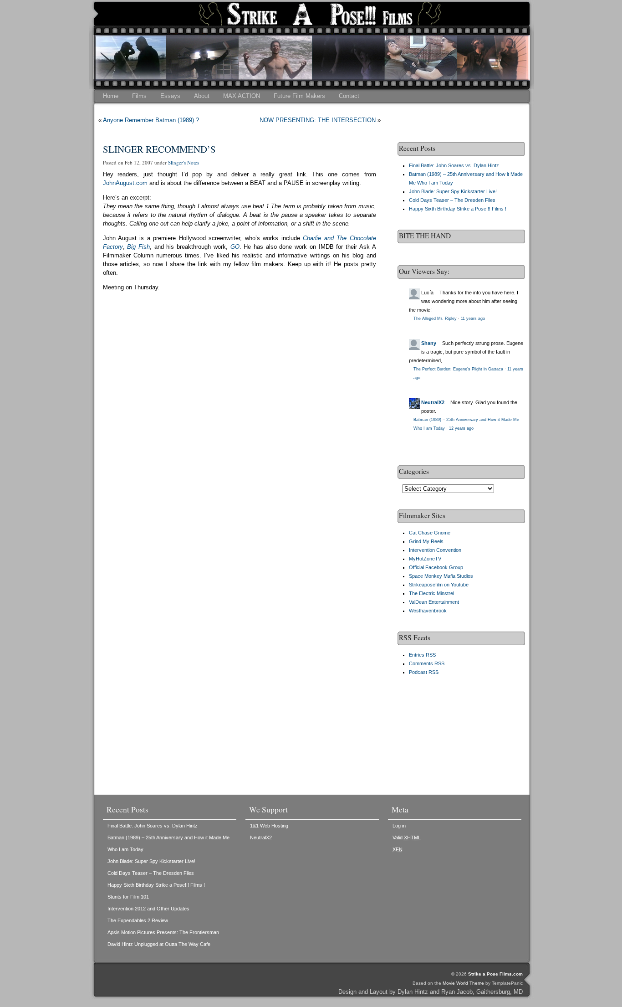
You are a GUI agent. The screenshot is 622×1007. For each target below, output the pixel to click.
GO (235, 246)
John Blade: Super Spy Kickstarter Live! (453, 191)
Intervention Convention (435, 550)
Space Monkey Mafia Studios (441, 576)
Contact (349, 95)
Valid (407, 837)
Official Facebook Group (436, 567)
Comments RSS (426, 663)
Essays (170, 95)
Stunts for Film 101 (128, 896)
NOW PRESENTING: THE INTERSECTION (318, 120)
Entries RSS (422, 655)
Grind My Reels (426, 541)
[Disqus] (239, 430)
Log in (399, 825)
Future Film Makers (299, 95)
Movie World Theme (463, 983)
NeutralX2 (432, 402)
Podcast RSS (423, 672)
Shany (428, 343)
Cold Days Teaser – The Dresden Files (452, 200)
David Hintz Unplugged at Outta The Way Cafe (158, 944)
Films (139, 95)
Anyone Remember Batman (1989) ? (151, 120)
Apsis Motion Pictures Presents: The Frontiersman (163, 932)
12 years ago (461, 428)
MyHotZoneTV (425, 558)
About (201, 95)
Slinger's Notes (183, 162)
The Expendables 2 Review (137, 920)
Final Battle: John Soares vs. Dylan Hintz (454, 165)
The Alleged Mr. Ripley (435, 318)
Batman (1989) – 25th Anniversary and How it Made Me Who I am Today (168, 843)
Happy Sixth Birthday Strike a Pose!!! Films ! (457, 208)
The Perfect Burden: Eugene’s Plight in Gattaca (458, 369)
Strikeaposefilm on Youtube (439, 584)
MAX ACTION (241, 95)
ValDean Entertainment (434, 602)
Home (110, 95)
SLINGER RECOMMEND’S (159, 149)
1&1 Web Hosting (269, 825)
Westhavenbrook (428, 610)
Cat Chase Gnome (429, 532)
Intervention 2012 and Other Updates (148, 908)
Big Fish (138, 246)
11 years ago (473, 318)
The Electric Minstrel (431, 593)
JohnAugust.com (125, 183)
